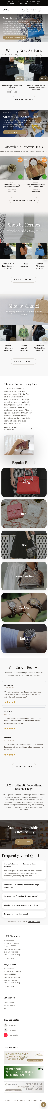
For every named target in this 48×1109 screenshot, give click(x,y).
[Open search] (39, 10)
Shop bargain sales (24, 200)
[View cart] (33, 10)
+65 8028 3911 (23, 1)
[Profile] (23, 10)
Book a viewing (9, 1002)
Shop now (24, 842)
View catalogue (24, 99)
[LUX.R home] (7, 10)
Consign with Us (9, 1005)
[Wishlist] (28, 10)
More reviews (24, 766)
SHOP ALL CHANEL (23, 361)
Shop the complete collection (12, 429)
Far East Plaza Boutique (17, 4)
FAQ (5, 1008)
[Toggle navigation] (44, 10)
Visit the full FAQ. (34, 921)
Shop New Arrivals (13, 37)
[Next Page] (45, 75)
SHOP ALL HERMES (23, 279)
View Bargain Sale (13, 132)
